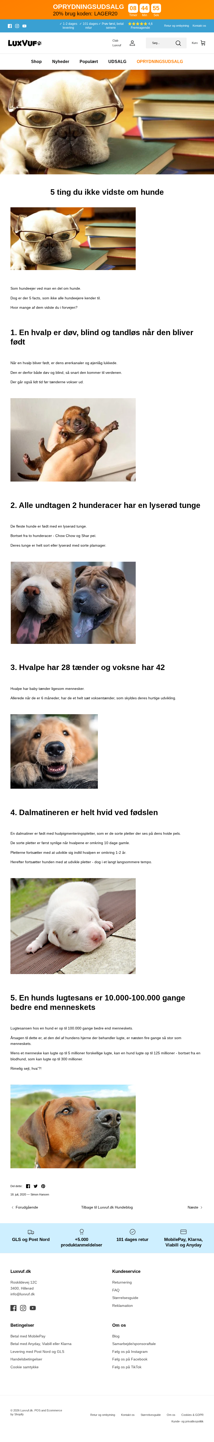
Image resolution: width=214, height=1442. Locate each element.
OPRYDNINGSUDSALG (160, 61)
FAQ (116, 1290)
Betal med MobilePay (27, 1336)
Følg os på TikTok (126, 1367)
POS (37, 1410)
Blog (116, 1336)
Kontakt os (199, 25)
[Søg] (178, 43)
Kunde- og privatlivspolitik (187, 1421)
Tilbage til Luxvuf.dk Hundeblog (107, 1207)
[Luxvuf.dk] (25, 43)
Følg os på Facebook (129, 1359)
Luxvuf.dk (26, 1410)
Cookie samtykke (24, 1367)
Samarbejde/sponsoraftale (134, 1344)
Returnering (122, 1282)
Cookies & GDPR (192, 1414)
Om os (171, 1414)
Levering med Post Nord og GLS (37, 1351)
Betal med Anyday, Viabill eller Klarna (41, 1344)
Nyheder (60, 61)
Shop (36, 61)
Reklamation (122, 1305)
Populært (89, 61)
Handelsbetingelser (26, 1359)
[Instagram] (17, 26)
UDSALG (117, 61)
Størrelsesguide (125, 1298)
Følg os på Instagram (130, 1351)
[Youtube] (24, 26)
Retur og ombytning (176, 25)
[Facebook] (10, 26)
